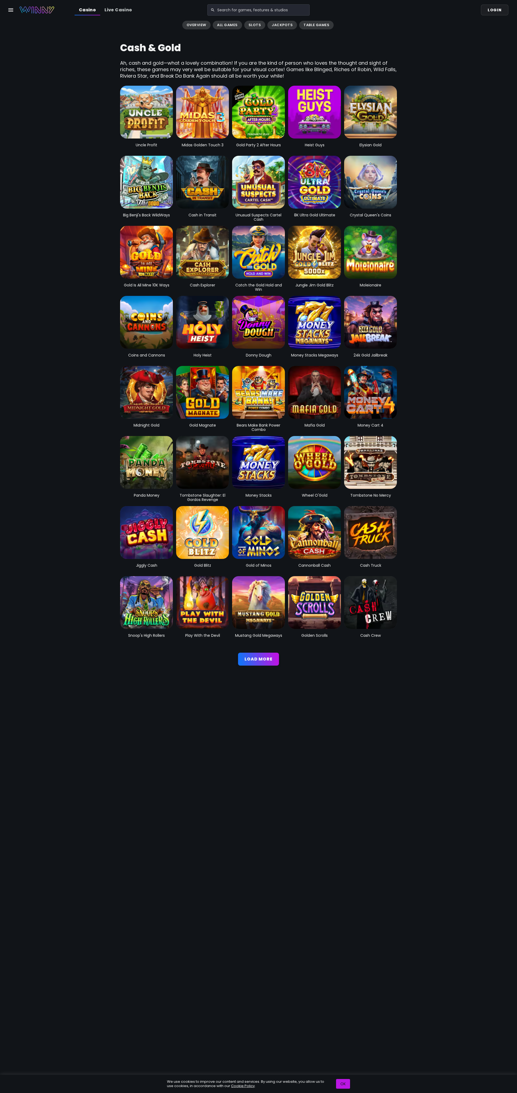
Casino (87, 10)
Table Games (316, 24)
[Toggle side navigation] (10, 10)
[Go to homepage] (36, 9)
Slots (255, 24)
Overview (196, 24)
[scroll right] (510, 26)
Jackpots (282, 24)
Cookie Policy (243, 1085)
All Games (227, 24)
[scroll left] (6, 26)
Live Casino (118, 10)
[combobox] (258, 10)
